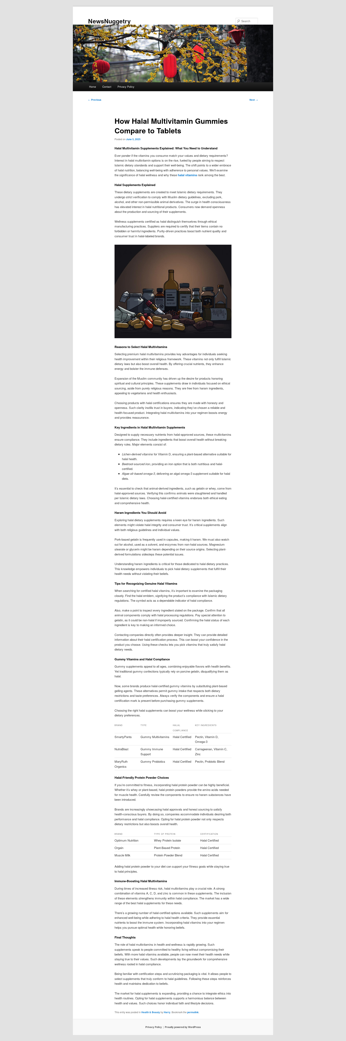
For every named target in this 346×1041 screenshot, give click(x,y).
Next (253, 100)
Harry (167, 1012)
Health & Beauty (150, 1012)
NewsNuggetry (109, 21)
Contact (106, 87)
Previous (94, 100)
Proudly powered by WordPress (183, 1027)
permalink (193, 1012)
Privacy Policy (126, 87)
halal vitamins (187, 175)
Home (92, 87)
